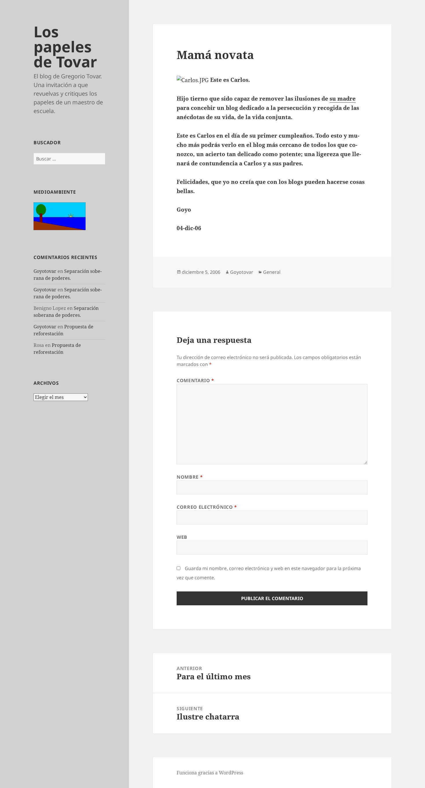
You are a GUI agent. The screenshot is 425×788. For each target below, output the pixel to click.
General (271, 272)
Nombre (190, 477)
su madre (343, 98)
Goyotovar (45, 271)
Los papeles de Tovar (65, 46)
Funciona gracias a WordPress (210, 772)
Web (182, 537)
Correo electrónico (207, 507)
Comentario (195, 380)
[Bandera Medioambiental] (60, 215)
